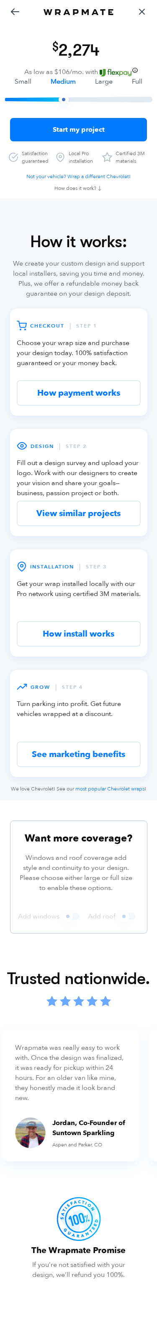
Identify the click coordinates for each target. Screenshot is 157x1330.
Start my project (79, 129)
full (137, 81)
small (23, 81)
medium (63, 81)
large (104, 81)
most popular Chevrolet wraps (109, 788)
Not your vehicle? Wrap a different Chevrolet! (78, 176)
